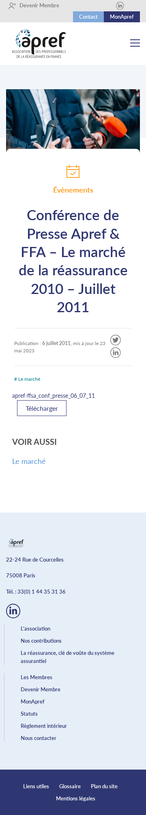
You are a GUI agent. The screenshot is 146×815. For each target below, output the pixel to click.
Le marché (29, 461)
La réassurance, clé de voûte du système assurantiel (67, 657)
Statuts (29, 713)
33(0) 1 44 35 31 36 (41, 591)
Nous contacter (38, 738)
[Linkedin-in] (13, 611)
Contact (88, 16)
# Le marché (27, 379)
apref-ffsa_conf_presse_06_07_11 (53, 395)
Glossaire (70, 786)
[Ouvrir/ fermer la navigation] (135, 43)
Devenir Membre (36, 5)
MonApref (122, 16)
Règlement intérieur (44, 726)
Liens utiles (36, 786)
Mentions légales (75, 798)
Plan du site (104, 786)
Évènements (73, 189)
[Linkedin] (120, 5)
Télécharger (42, 408)
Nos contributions (41, 640)
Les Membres (36, 677)
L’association (35, 628)
